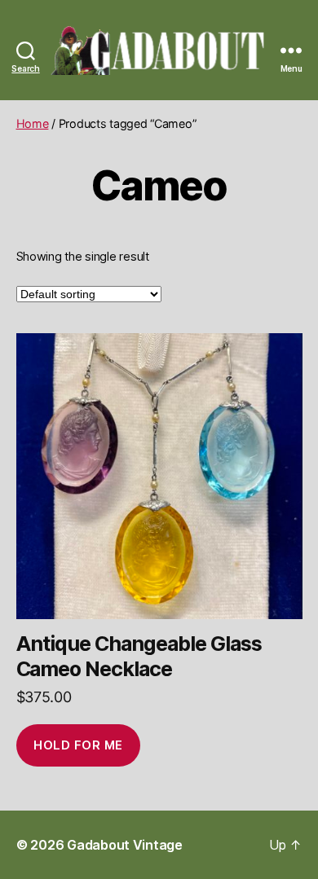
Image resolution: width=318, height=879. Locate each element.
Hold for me (78, 745)
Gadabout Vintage (125, 845)
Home (32, 123)
